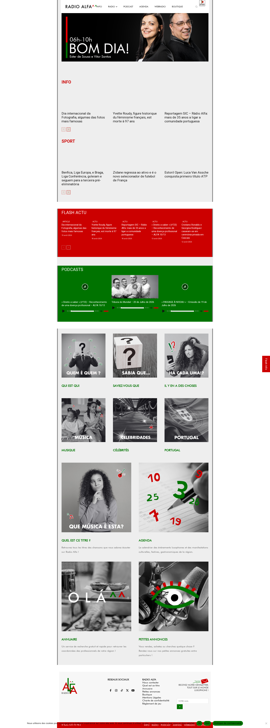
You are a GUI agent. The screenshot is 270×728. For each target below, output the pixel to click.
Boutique (147, 694)
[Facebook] (110, 691)
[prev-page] (63, 129)
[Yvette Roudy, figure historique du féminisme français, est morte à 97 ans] (135, 99)
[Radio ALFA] (78, 6)
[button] (196, 6)
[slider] (106, 311)
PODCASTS (72, 269)
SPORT (68, 141)
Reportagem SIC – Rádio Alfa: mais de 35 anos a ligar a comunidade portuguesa (186, 117)
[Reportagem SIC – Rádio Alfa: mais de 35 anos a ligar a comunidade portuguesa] (186, 99)
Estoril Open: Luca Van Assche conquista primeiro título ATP (186, 174)
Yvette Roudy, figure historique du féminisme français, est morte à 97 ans (135, 117)
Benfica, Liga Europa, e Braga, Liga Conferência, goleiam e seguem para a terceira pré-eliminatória (83, 178)
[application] (85, 311)
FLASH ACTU (74, 212)
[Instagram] (116, 691)
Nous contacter (150, 682)
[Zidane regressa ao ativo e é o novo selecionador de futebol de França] (135, 158)
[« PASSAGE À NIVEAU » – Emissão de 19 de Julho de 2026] (185, 286)
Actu (95, 221)
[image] (83, 355)
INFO (66, 82)
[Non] (266, 723)
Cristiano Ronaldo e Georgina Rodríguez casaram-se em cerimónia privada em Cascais (193, 231)
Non (207, 723)
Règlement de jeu (151, 703)
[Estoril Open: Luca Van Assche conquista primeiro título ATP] (186, 158)
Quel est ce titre (151, 685)
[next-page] (68, 129)
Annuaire (147, 688)
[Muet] (101, 311)
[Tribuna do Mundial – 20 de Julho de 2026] (135, 286)
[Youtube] (133, 691)
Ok (199, 723)
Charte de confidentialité (155, 700)
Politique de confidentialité (227, 723)
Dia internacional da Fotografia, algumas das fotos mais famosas (83, 117)
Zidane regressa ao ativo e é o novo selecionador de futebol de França (134, 176)
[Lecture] (64, 311)
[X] (127, 691)
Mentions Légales (151, 697)
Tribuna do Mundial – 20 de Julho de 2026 (133, 302)
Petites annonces (151, 691)
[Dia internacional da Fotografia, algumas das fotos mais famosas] (83, 99)
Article (66, 221)
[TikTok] (122, 691)
